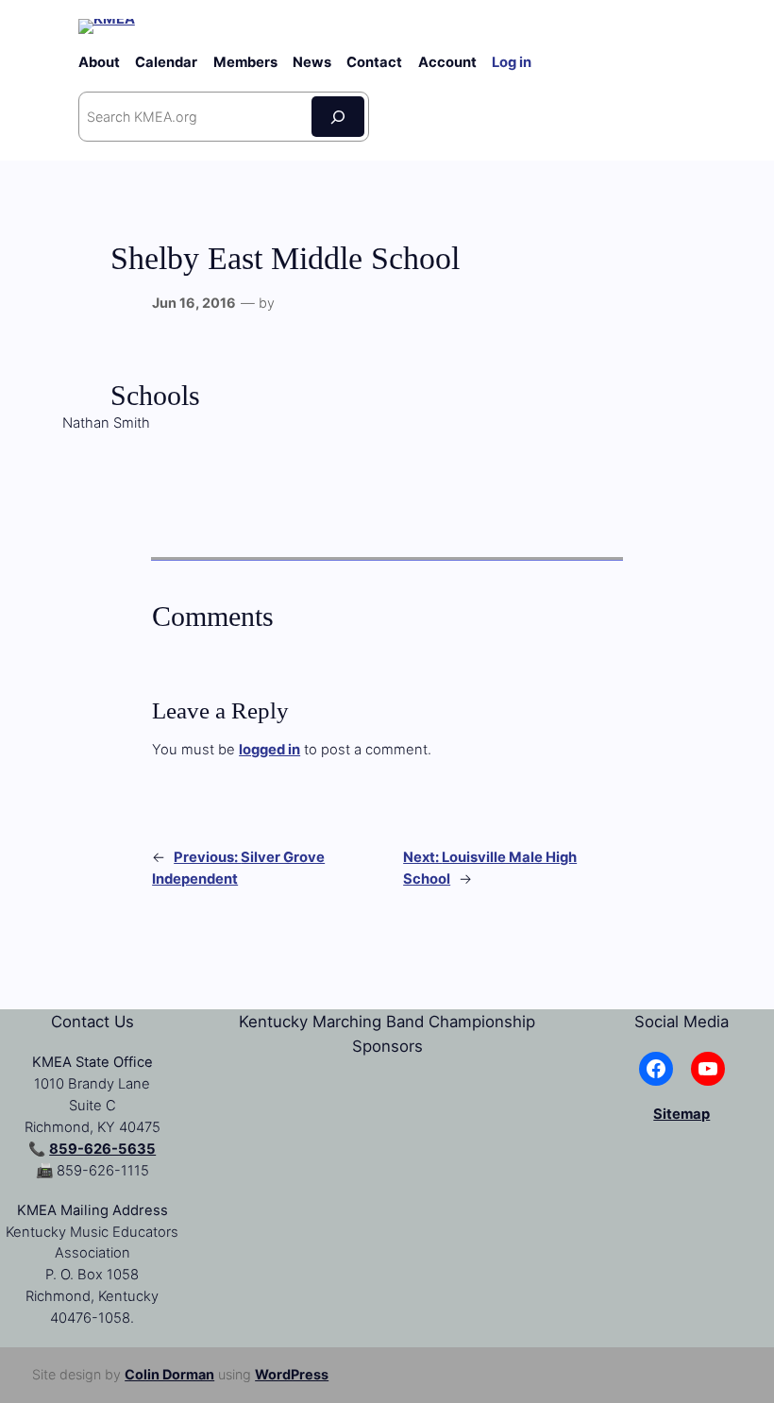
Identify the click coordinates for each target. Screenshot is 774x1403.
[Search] (337, 116)
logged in (269, 749)
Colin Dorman (169, 1374)
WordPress (291, 1374)
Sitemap (681, 1114)
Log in (511, 62)
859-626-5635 (102, 1149)
